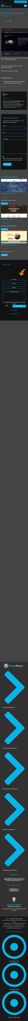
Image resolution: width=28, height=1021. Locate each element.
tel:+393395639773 (14, 313)
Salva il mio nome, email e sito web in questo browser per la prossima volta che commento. (12, 159)
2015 (3, 15)
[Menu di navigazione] (25, 6)
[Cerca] (2, 1)
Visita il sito (4, 86)
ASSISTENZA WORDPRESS (20, 1)
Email (4, 132)
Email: (14, 283)
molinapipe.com (6, 219)
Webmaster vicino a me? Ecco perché (14, 880)
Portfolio (6, 15)
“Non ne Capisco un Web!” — (14, 880)
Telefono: (14, 287)
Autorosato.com (14, 891)
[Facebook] (3, 21)
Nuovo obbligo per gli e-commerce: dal (14, 878)
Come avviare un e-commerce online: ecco (14, 879)
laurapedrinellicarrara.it (8, 245)
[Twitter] (5, 21)
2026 (7, 197)
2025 (7, 248)
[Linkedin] (6, 21)
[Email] (10, 21)
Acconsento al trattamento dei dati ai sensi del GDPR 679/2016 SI (14, 304)
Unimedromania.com (8, 193)
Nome (4, 125)
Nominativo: (14, 279)
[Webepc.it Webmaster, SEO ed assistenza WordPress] (6, 5)
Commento (5, 139)
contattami (19, 107)
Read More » (4, 203)
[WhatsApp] (8, 21)
